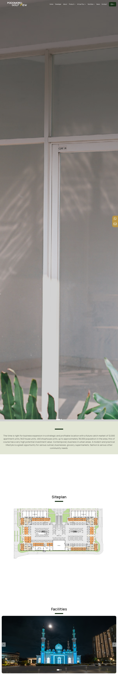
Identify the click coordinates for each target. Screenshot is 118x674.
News (98, 4)
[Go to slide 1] (58, 419)
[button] (10, 644)
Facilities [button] (90, 4)
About (65, 4)
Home (51, 4)
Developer (58, 4)
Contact (104, 4)
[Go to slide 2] (61, 419)
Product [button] (71, 4)
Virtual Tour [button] (81, 4)
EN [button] (112, 4)
